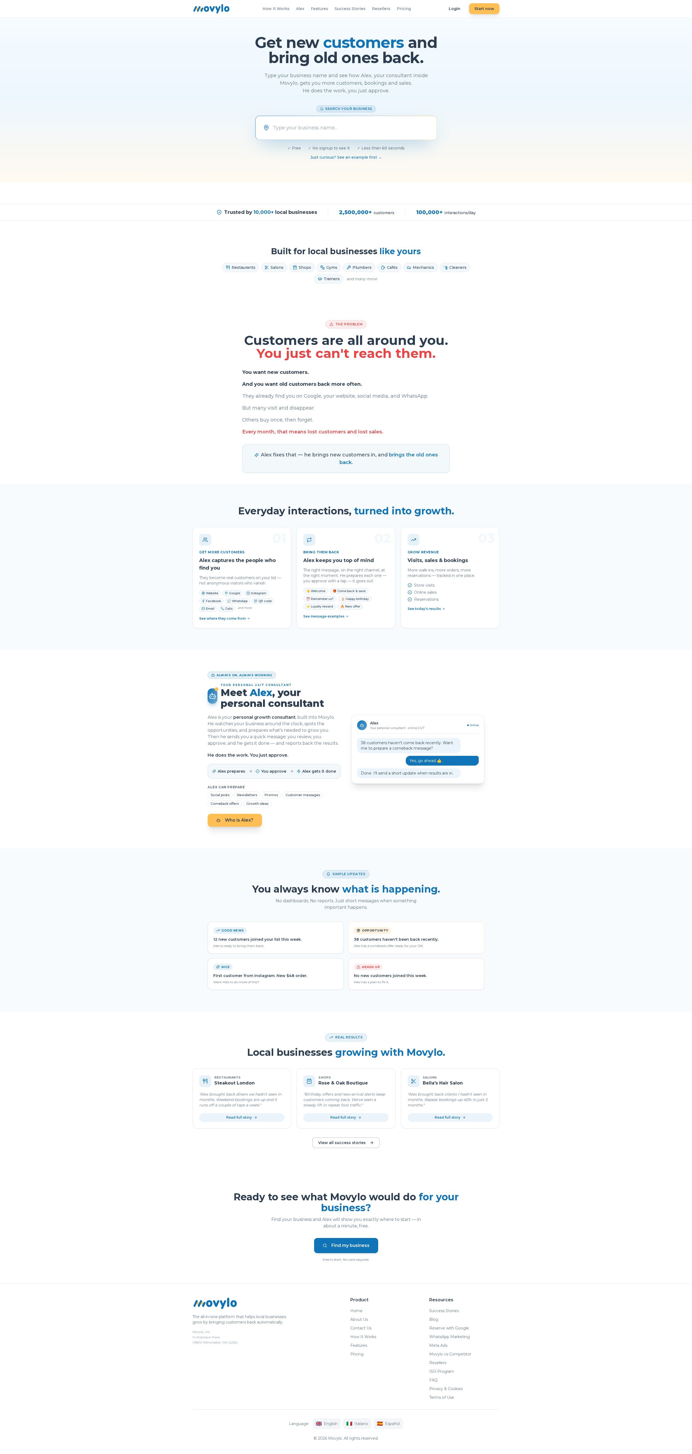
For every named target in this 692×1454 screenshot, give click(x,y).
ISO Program (441, 1371)
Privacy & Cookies (446, 1388)
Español (388, 1424)
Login (454, 8)
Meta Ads (438, 1345)
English (327, 1424)
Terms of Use (441, 1397)
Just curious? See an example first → (346, 157)
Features (319, 8)
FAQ (433, 1380)
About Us (359, 1319)
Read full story (239, 1117)
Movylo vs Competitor (450, 1354)
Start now (484, 8)
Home (356, 1310)
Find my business (350, 1245)
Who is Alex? (239, 820)
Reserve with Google (449, 1328)
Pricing (404, 8)
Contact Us (360, 1328)
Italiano (357, 1424)
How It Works (276, 8)
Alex (300, 8)
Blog (433, 1319)
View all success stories (342, 1142)
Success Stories (350, 8)
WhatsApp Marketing (449, 1336)
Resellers (381, 8)
